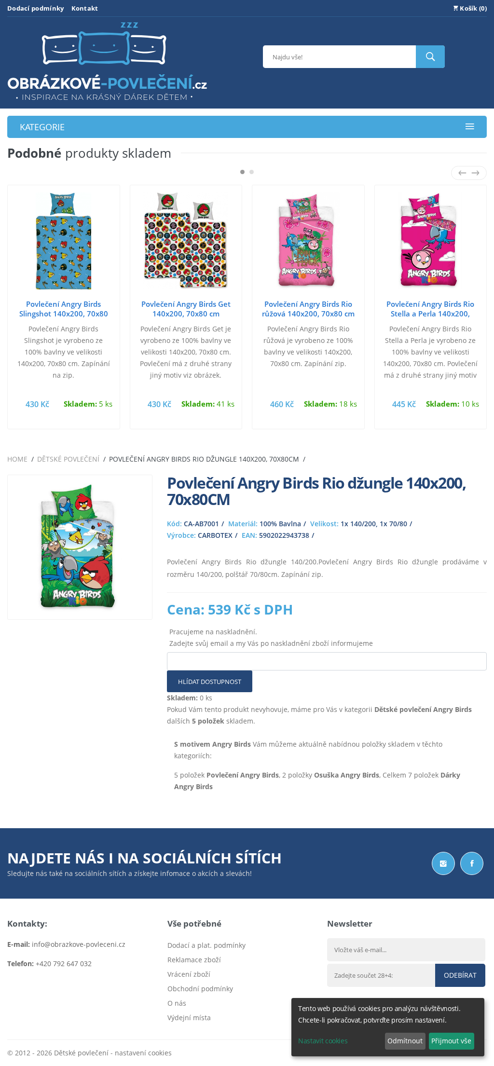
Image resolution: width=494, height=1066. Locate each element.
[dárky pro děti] (107, 102)
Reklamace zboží (194, 959)
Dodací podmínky (35, 8)
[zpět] (462, 172)
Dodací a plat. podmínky (206, 945)
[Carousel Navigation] (469, 173)
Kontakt (84, 8)
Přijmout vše (451, 1040)
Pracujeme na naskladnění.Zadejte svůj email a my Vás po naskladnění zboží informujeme (271, 637)
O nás (176, 1003)
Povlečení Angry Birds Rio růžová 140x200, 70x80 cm (308, 308)
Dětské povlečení (68, 459)
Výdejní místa (189, 1017)
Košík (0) (472, 8)
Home (17, 459)
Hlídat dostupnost (209, 681)
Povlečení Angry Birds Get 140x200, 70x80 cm (186, 308)
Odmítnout (405, 1040)
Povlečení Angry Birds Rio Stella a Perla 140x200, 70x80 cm (430, 313)
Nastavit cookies (322, 1040)
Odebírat (460, 975)
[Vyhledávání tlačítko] (430, 56)
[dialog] (387, 1027)
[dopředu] (475, 172)
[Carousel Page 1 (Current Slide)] (242, 172)
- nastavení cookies (140, 1052)
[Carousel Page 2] (251, 172)
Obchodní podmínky (200, 988)
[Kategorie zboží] (470, 127)
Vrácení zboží (188, 974)
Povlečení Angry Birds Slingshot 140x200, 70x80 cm (63, 313)
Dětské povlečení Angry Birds (423, 709)
